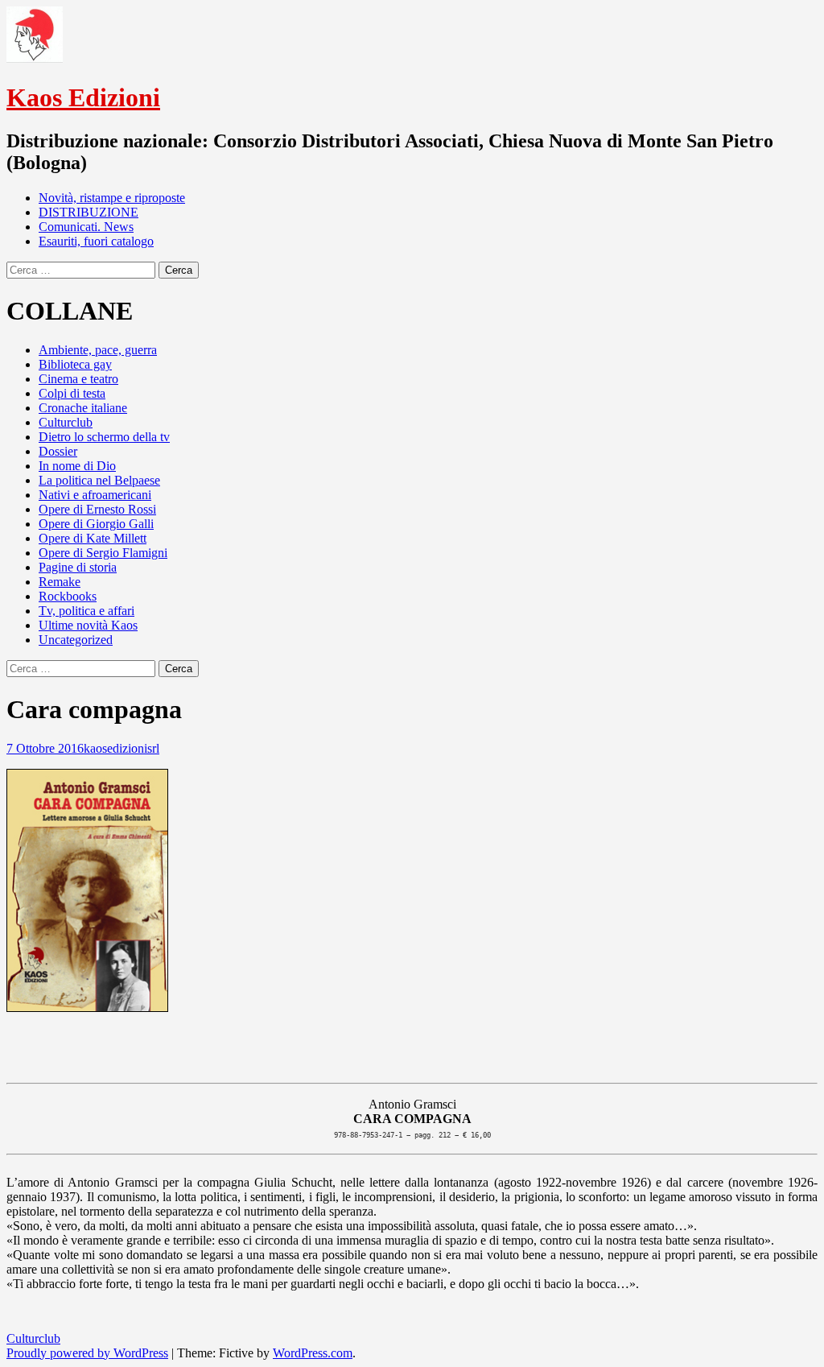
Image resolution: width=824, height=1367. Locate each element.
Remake (59, 582)
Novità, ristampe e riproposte (112, 197)
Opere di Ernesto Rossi (97, 509)
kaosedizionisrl (121, 748)
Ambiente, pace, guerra (98, 350)
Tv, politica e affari (86, 610)
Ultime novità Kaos (88, 625)
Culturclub (66, 422)
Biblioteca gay (75, 364)
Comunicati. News (86, 226)
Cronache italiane (83, 408)
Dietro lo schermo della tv (104, 437)
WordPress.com (312, 1353)
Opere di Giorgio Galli (96, 524)
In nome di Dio (77, 466)
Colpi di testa (72, 393)
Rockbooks (68, 596)
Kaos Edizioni (83, 97)
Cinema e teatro (78, 379)
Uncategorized (76, 639)
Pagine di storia (78, 567)
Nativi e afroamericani (95, 495)
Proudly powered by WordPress (87, 1353)
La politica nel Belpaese (99, 480)
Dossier (58, 451)
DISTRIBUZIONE (88, 212)
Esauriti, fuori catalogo (96, 241)
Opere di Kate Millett (92, 538)
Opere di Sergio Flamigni (103, 553)
